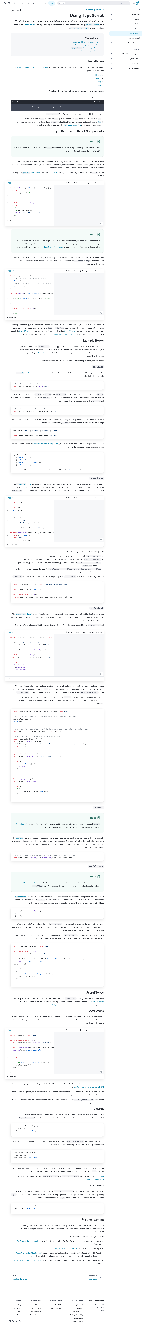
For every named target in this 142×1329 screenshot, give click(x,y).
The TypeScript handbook (27, 1241)
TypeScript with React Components (85, 42)
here (87, 1084)
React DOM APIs (56, 1308)
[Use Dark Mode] (14, 3)
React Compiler (22, 824)
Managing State (78, 1318)
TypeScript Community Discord (27, 1260)
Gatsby (98, 82)
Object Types (24, 331)
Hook (23, 373)
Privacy (18, 1311)
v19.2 (133, 3)
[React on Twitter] (16, 1321)
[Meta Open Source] (96, 1301)
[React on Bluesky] (13, 1321)
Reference (42, 3)
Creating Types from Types (62, 334)
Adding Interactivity (76, 1315)
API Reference (56, 1301)
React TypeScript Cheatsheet (28, 1253)
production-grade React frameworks (32, 67)
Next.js (98, 75)
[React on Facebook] (19, 1321)
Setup (90, 10)
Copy (14, 102)
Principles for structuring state (45, 444)
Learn (51, 3)
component (31, 172)
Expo (99, 85)
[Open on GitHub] (4, 3)
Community (31, 3)
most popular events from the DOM (89, 1087)
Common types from (85, 48)
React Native (16, 1308)
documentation (72, 125)
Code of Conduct (36, 1305)
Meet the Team (36, 1308)
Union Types (69, 331)
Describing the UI (77, 1311)
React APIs (58, 1305)
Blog (21, 3)
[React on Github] (10, 1321)
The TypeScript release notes (64, 1248)
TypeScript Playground (53, 247)
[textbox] (29, 205)
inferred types (43, 353)
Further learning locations (88, 51)
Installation (79, 1308)
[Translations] (9, 3)
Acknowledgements (35, 1315)
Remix (98, 78)
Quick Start (53, 172)
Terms (19, 1315)
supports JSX (30, 24)
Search (92, 3)
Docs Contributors (35, 1311)
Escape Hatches (78, 1321)
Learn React (77, 1301)
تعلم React (100, 10)
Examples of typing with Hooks (86, 45)
